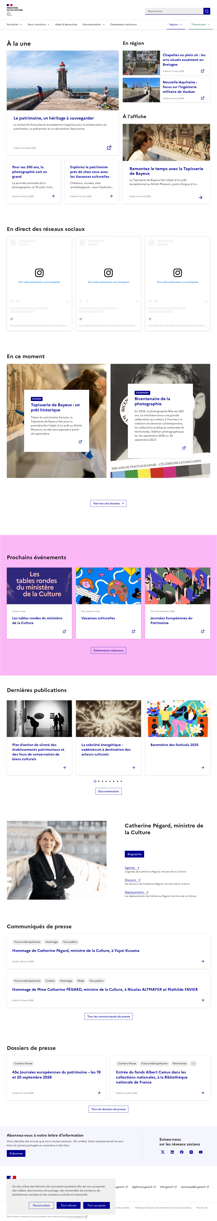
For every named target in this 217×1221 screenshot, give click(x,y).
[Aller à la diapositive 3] (102, 781)
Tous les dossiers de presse (108, 1109)
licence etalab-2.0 (75, 1216)
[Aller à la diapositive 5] (110, 781)
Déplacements (134, 892)
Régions (173, 24)
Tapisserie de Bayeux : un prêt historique (55, 407)
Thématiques (198, 24)
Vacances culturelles (98, 618)
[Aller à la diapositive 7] (117, 781)
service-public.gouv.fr (193, 1187)
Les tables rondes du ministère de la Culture (37, 620)
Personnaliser (41, 1205)
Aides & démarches (66, 24)
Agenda (130, 868)
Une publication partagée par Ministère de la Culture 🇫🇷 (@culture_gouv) (49, 325)
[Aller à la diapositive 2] (98, 781)
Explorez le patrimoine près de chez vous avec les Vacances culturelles (89, 172)
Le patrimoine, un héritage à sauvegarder (54, 118)
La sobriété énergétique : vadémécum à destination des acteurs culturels (106, 749)
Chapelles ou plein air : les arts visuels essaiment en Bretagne (184, 59)
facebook (181, 1152)
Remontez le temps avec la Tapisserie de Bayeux (166, 171)
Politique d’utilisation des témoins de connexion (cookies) (163, 1207)
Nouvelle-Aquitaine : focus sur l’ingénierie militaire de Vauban (180, 87)
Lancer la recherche (206, 11)
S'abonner (16, 1153)
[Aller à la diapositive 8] (121, 781)
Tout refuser (68, 1205)
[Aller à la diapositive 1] (95, 781)
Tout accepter (96, 1205)
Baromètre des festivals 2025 (174, 744)
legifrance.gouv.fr (142, 1187)
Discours (131, 880)
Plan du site (202, 1207)
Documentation (92, 24)
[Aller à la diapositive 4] (106, 781)
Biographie (134, 854)
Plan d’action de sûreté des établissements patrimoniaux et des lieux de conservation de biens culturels (38, 752)
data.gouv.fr (118, 1187)
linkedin (172, 1152)
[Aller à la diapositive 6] (113, 781)
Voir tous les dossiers (106, 503)
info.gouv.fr (167, 1187)
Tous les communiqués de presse (108, 1016)
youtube (200, 1152)
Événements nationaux (124, 24)
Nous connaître (37, 24)
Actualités (12, 24)
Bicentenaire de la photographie (152, 401)
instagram (191, 1152)
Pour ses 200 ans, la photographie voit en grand (29, 172)
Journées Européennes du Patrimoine (171, 620)
